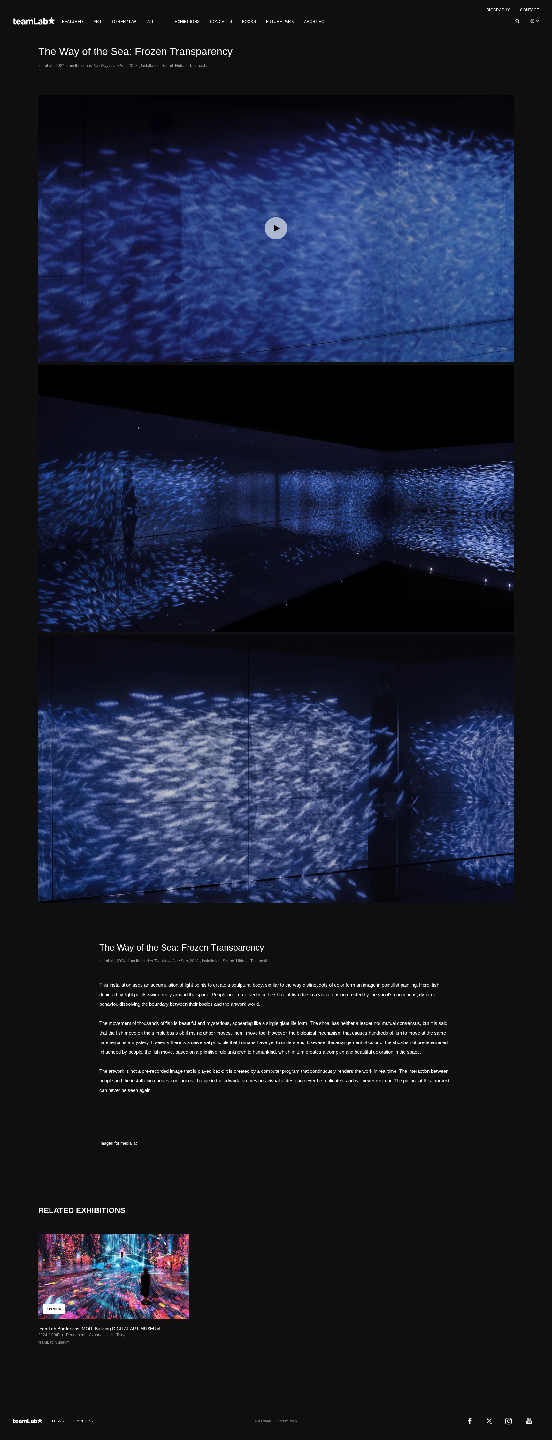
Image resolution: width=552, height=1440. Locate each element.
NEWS (58, 1421)
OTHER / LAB (124, 21)
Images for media (115, 1143)
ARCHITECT (315, 21)
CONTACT (529, 10)
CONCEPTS (221, 21)
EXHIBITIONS (187, 21)
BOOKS (249, 21)
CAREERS (83, 1421)
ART (98, 21)
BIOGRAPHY (498, 10)
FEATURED (72, 21)
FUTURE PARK (280, 21)
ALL (151, 21)
